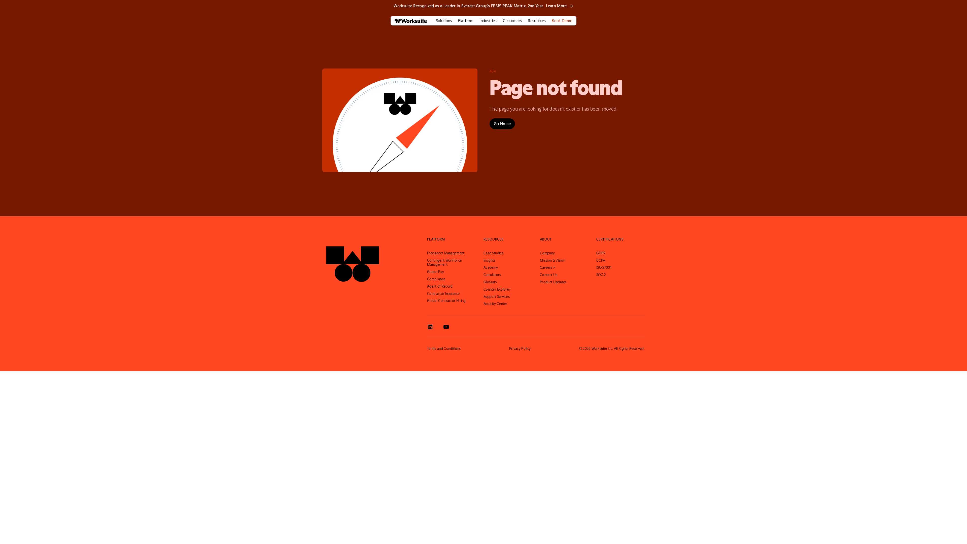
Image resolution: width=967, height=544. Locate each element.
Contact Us (548, 275)
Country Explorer (497, 289)
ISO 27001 (603, 267)
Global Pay (435, 271)
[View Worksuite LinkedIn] (430, 327)
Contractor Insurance (443, 293)
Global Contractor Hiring (446, 300)
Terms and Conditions (444, 348)
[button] (444, 20)
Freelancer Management (446, 253)
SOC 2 (601, 275)
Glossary (490, 282)
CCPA (600, 260)
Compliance (436, 279)
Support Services (497, 296)
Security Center (495, 303)
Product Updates (553, 282)
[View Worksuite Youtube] (446, 327)
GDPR (600, 253)
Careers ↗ (547, 267)
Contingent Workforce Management (444, 262)
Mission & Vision (552, 260)
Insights (490, 260)
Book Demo (562, 20)
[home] (409, 21)
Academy (491, 267)
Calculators (492, 275)
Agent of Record (440, 286)
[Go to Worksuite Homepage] (352, 260)
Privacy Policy (520, 348)
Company (547, 253)
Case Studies (493, 253)
